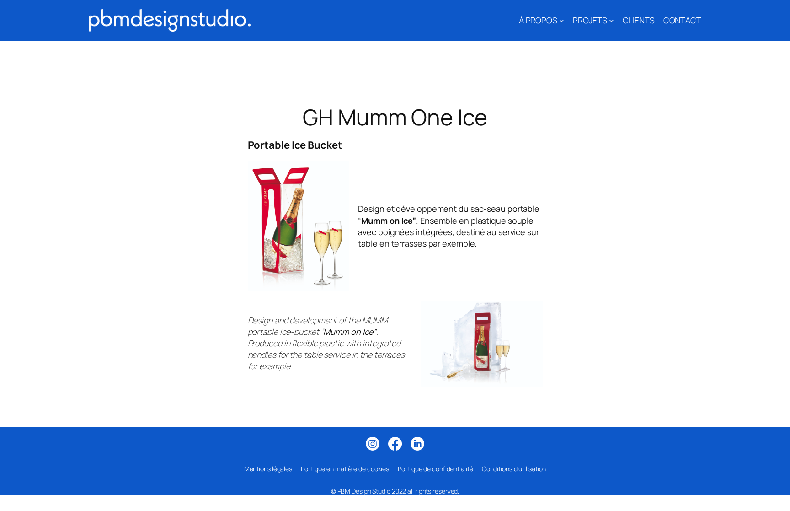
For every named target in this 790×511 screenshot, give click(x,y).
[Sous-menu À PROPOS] (561, 20)
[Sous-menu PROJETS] (611, 20)
